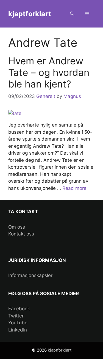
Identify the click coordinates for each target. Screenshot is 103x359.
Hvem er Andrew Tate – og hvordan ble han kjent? (48, 72)
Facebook (19, 308)
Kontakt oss (21, 234)
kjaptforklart (29, 14)
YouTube (17, 322)
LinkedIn (17, 330)
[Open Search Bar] (72, 14)
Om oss (16, 227)
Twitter (16, 316)
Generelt (45, 96)
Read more (74, 188)
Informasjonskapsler (30, 275)
